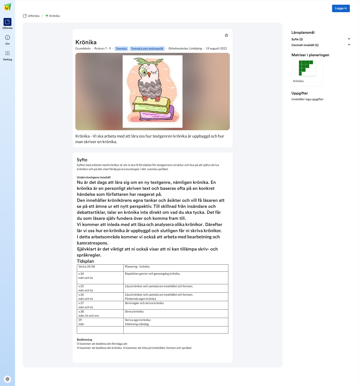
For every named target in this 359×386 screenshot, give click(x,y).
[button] (307, 72)
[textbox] (152, 257)
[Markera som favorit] (226, 35)
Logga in (341, 8)
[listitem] (8, 24)
